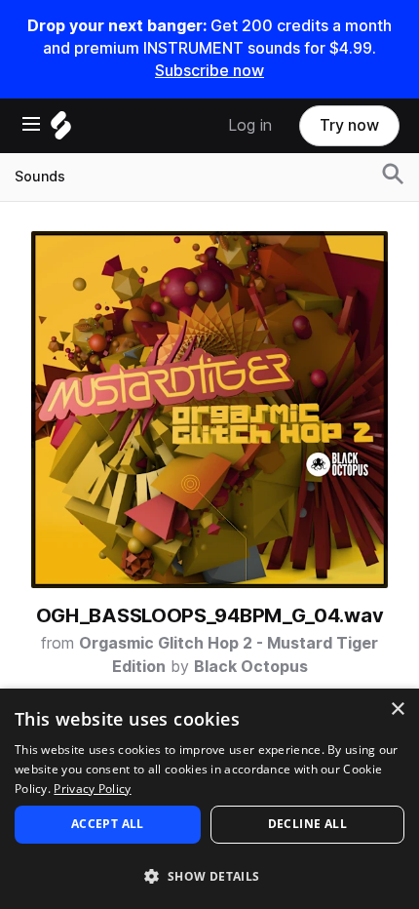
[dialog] (209, 799)
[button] (209, 875)
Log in (250, 125)
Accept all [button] (107, 823)
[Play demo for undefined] (209, 409)
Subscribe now (209, 70)
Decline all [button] (307, 823)
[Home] (61, 130)
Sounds (40, 176)
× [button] (397, 709)
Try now (349, 125)
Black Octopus (251, 666)
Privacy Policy (92, 788)
